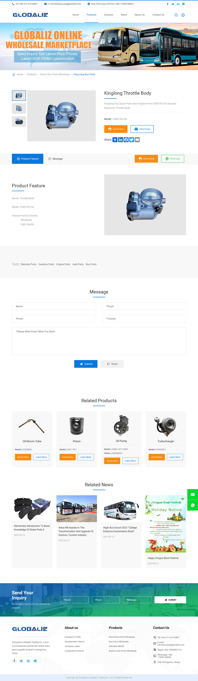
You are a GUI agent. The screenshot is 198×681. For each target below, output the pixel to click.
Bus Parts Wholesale (119, 641)
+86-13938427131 (173, 650)
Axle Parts (78, 264)
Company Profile (73, 637)
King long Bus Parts (84, 74)
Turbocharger (166, 441)
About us (71, 628)
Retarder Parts (28, 264)
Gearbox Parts (46, 264)
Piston (77, 441)
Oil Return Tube (32, 441)
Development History (75, 641)
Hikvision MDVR (116, 646)
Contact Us (158, 14)
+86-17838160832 (125, 4)
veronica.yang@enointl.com (67, 4)
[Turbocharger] (166, 426)
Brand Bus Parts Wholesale (55, 74)
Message (57, 158)
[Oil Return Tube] (32, 426)
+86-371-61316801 (170, 637)
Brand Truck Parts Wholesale (122, 651)
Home (75, 14)
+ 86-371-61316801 (28, 4)
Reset (114, 364)
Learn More (41, 457)
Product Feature (30, 158)
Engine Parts (63, 264)
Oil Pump (121, 441)
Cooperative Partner (74, 651)
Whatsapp (175, 158)
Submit (88, 364)
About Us (140, 14)
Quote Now (118, 129)
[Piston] (77, 426)
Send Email (144, 129)
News (124, 14)
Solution (108, 14)
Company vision (72, 646)
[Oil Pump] (121, 425)
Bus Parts (91, 264)
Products (91, 14)
